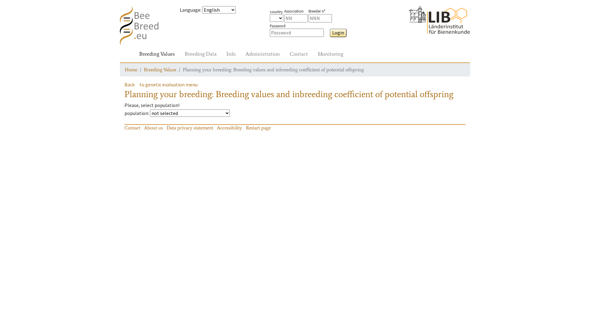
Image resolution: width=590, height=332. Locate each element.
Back (129, 84)
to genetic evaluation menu (169, 84)
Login (338, 33)
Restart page (258, 128)
